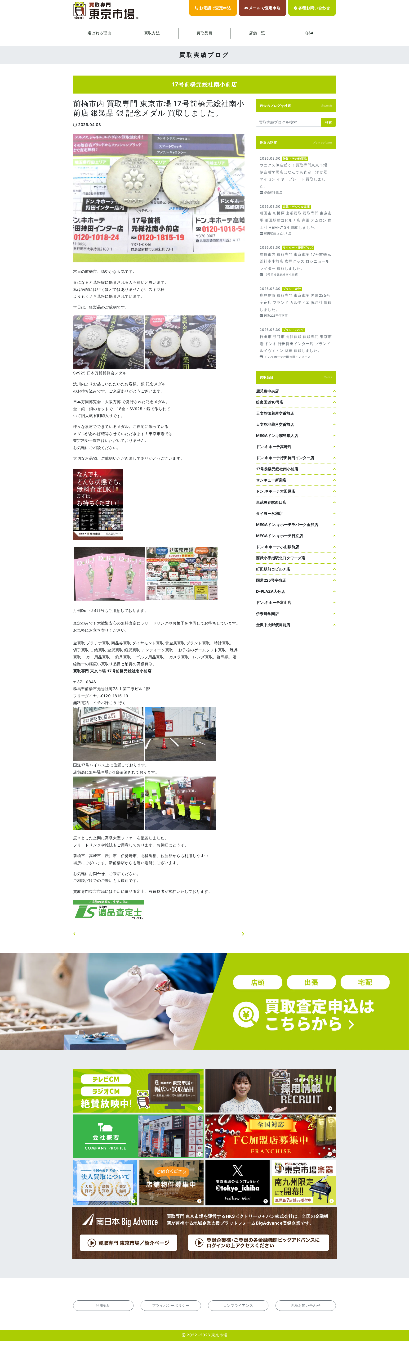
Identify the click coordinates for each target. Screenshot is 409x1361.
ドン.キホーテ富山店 (273, 602)
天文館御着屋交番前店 (275, 413)
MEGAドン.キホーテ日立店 (279, 535)
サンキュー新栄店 (271, 480)
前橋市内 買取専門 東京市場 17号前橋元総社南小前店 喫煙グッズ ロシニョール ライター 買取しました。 (296, 260)
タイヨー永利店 (269, 513)
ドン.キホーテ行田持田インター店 (285, 457)
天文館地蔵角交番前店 (275, 424)
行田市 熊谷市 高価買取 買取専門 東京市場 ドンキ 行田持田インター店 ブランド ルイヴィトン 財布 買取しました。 (296, 342)
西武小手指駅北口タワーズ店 (280, 558)
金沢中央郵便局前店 (273, 624)
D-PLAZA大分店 (270, 591)
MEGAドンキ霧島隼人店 (277, 435)
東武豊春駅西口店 (271, 502)
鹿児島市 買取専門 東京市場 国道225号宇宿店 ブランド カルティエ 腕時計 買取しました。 (296, 301)
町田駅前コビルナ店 (273, 569)
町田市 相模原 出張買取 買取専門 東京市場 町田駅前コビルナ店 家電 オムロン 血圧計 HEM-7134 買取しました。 (296, 219)
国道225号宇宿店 (271, 580)
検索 (328, 122)
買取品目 (204, 33)
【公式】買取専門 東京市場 (106, 11)
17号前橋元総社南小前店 (277, 469)
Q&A (309, 33)
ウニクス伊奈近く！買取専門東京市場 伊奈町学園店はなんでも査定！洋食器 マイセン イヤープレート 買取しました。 (296, 175)
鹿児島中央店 (267, 391)
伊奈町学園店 (267, 613)
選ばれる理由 (99, 33)
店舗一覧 (257, 33)
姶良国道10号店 (269, 402)
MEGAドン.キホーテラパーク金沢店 (287, 524)
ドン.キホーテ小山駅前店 (277, 546)
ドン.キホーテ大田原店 (275, 491)
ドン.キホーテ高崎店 (273, 446)
